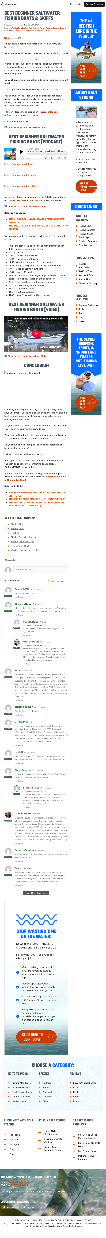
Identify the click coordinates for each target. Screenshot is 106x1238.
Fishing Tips (16, 28)
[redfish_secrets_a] (36, 59)
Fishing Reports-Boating (49, 28)
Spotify (34, 105)
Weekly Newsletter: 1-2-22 (41, 30)
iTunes (11, 105)
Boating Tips (27, 28)
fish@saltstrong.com (19, 1182)
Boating (36, 28)
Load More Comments (36, 893)
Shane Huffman (40, 625)
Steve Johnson (40, 792)
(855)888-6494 (19, 1185)
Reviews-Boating (23, 30)
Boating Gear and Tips (22, 541)
